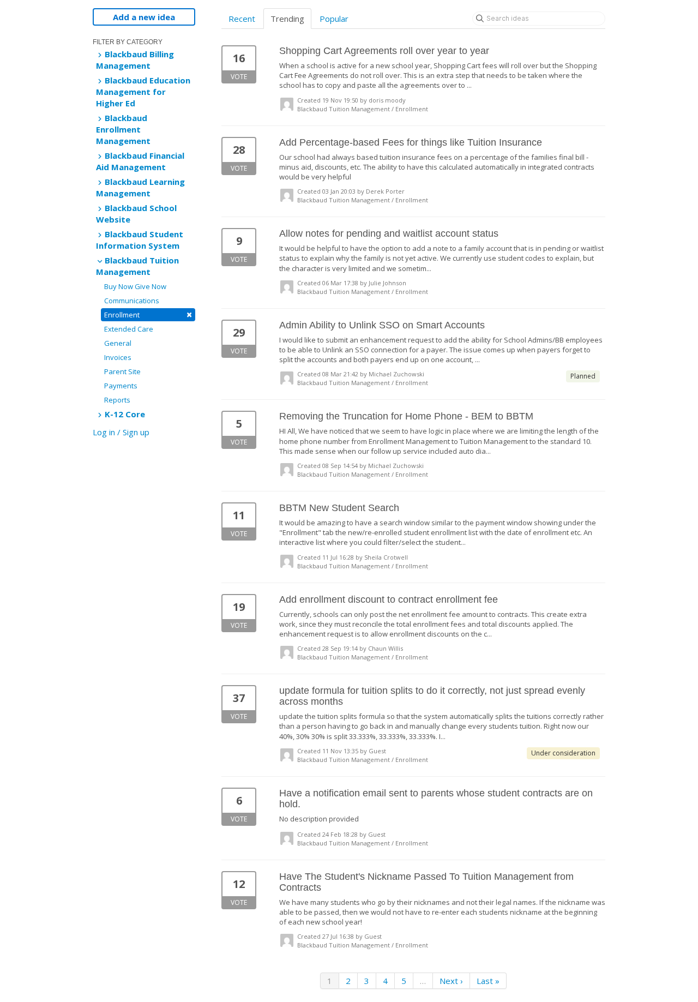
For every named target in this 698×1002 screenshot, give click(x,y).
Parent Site (122, 371)
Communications (131, 300)
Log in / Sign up (121, 432)
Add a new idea (144, 16)
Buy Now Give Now (135, 286)
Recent (241, 18)
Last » (488, 980)
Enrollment (148, 314)
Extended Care (128, 329)
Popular (334, 18)
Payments (120, 386)
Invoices (117, 357)
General (117, 343)
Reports (117, 400)
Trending (287, 18)
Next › (451, 980)
